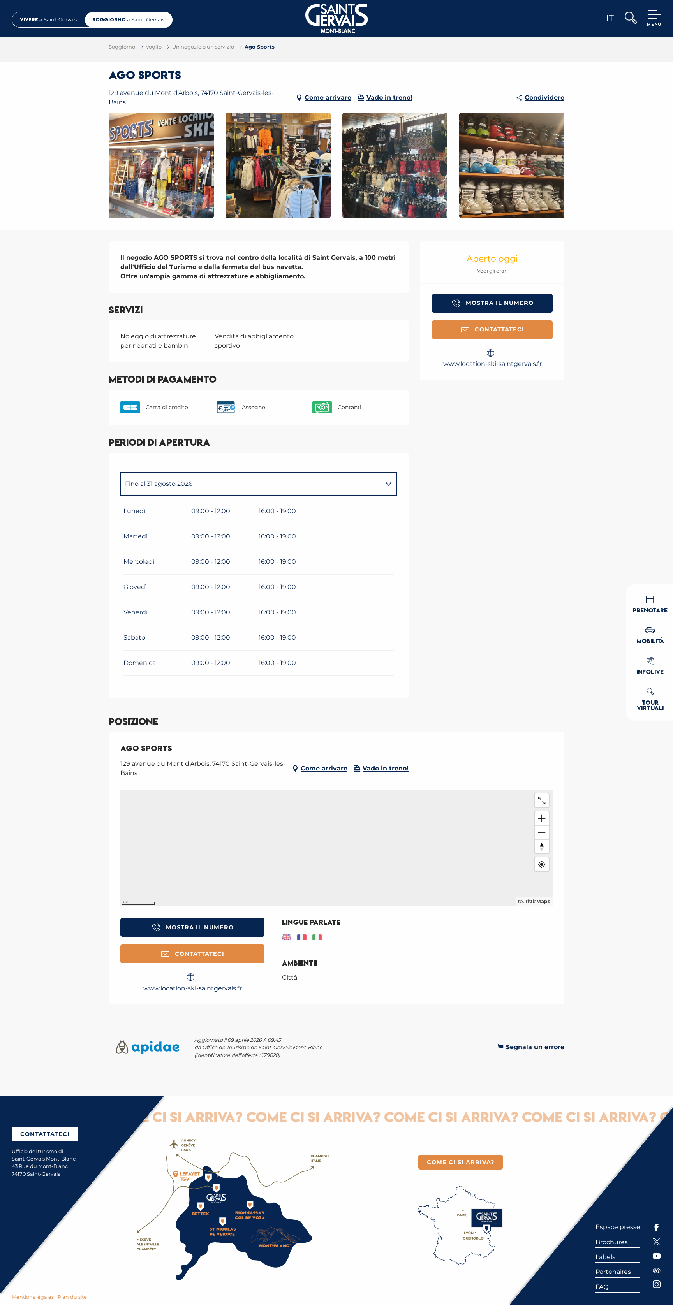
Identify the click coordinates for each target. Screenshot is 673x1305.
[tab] (251, 484)
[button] (630, 18)
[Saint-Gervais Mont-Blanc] (336, 18)
